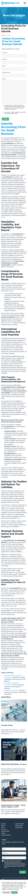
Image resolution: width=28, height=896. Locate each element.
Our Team (3, 829)
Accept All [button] (14, 892)
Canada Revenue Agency (11, 690)
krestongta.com (9, 147)
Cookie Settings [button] (6, 892)
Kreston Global (5, 831)
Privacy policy (19, 825)
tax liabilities (8, 507)
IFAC (24, 367)
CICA (3, 217)
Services (3, 823)
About (2, 827)
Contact (3, 833)
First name (5, 52)
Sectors (3, 825)
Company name (6, 72)
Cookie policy (18, 827)
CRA (18, 518)
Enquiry (4, 79)
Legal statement (19, 823)
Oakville (22, 138)
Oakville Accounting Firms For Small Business (13, 128)
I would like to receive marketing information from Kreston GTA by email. (15, 113)
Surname (4, 59)
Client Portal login (6, 835)
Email (3, 65)
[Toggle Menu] (25, 3)
